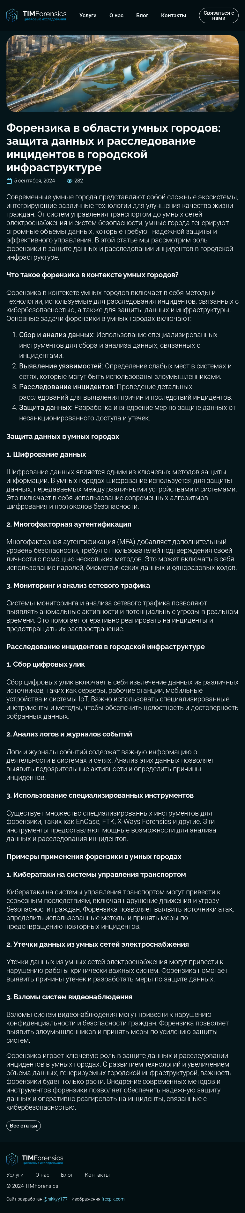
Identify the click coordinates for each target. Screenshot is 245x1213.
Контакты (173, 15)
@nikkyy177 (55, 1199)
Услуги (88, 15)
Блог (142, 15)
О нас (116, 15)
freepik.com (112, 1199)
